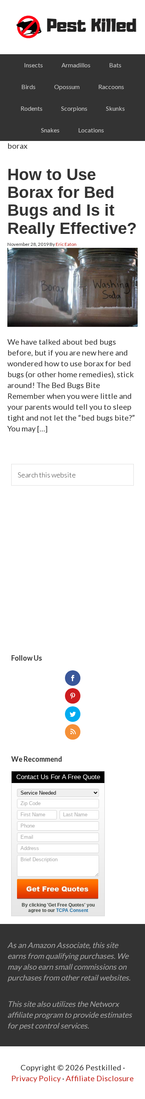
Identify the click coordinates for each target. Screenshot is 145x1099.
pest (72, 27)
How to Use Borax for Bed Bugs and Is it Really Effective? (72, 201)
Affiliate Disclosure (100, 1078)
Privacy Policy (36, 1078)
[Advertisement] (72, 569)
